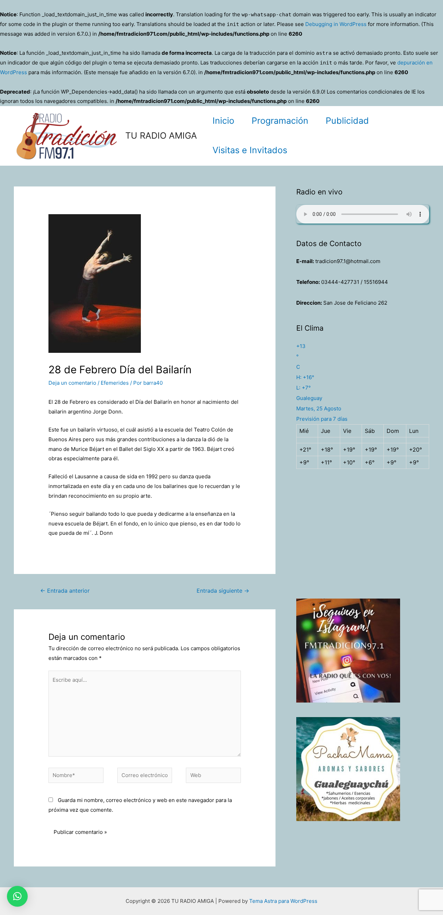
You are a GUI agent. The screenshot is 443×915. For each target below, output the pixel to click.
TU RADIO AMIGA (161, 135)
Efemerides (115, 383)
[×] (17, 896)
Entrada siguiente (223, 590)
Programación (280, 120)
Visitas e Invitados (250, 150)
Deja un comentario (72, 383)
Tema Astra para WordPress (283, 901)
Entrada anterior (65, 590)
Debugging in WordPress (336, 24)
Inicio (223, 120)
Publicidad (347, 120)
